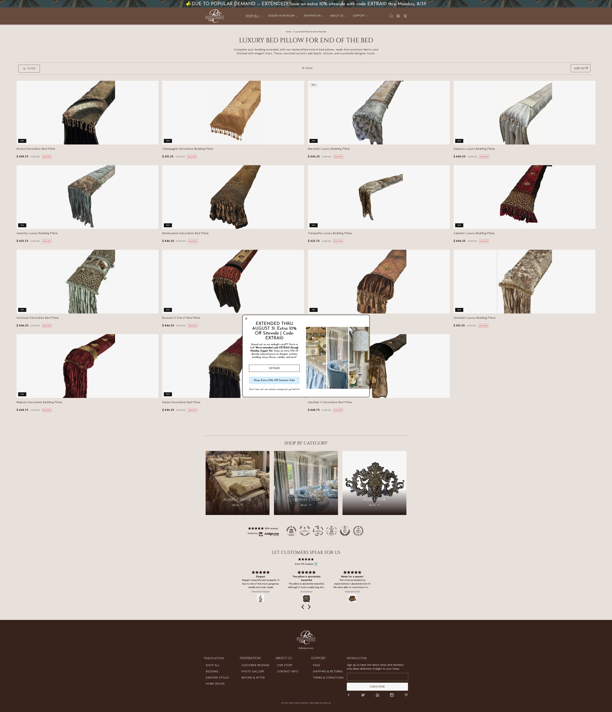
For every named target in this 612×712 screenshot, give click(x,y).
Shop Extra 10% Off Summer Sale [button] (274, 380)
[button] (274, 368)
